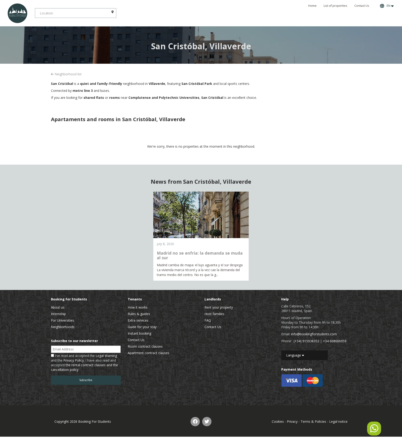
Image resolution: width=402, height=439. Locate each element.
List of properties (335, 6)
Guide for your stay (142, 327)
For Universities (62, 320)
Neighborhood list (68, 74)
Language (294, 355)
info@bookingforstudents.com (314, 334)
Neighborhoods (62, 327)
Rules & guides (139, 314)
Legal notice (338, 421)
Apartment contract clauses (148, 353)
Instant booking (139, 333)
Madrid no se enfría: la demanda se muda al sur (200, 255)
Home (312, 6)
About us (57, 307)
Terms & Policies (313, 421)
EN (388, 6)
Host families (214, 314)
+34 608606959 (334, 341)
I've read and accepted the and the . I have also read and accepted (84, 362)
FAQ (207, 320)
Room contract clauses (145, 346)
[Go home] (17, 13)
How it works (137, 307)
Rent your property (218, 307)
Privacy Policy (73, 360)
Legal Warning (106, 355)
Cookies (278, 421)
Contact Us (361, 6)
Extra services (138, 320)
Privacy (292, 421)
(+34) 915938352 (306, 341)
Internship (58, 314)
